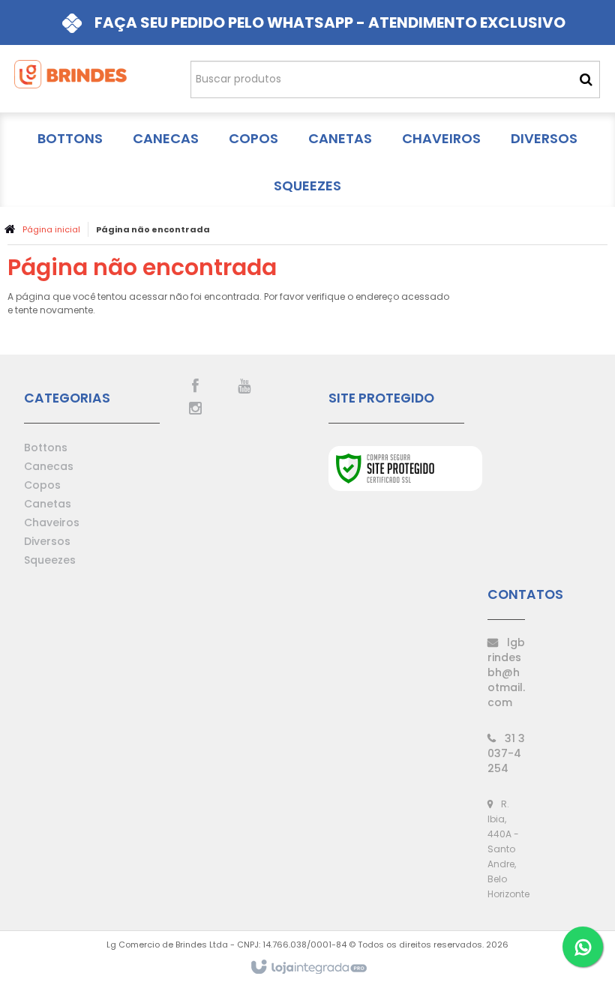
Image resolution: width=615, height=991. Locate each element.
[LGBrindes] (70, 78)
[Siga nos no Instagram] (195, 407)
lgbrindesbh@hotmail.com (506, 672)
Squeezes (50, 559)
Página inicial (51, 229)
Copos (42, 485)
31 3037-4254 (506, 753)
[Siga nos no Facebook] (195, 384)
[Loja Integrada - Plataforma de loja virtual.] (308, 968)
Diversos (47, 541)
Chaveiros (52, 522)
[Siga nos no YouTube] (243, 384)
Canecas (49, 466)
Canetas (47, 503)
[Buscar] (586, 79)
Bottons (46, 447)
